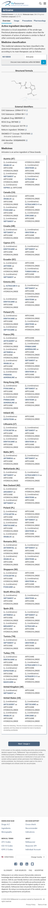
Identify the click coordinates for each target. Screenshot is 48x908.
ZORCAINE (29, 216)
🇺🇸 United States (7, 857)
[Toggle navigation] (45, 3)
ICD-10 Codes (7, 846)
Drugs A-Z (5, 824)
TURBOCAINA (31, 271)
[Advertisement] (24, 790)
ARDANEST (8, 492)
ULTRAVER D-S (31, 676)
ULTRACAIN (30, 179)
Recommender (31, 828)
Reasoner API (31, 846)
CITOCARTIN (8, 430)
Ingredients (6, 828)
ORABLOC (7, 165)
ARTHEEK (7, 266)
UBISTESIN (29, 168)
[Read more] (43, 62)
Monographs (6, 832)
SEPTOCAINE (8, 330)
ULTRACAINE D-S (32, 204)
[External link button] (27, 110)
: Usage (24, 744)
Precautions (27, 21)
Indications (30, 832)
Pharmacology (40, 21)
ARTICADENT (9, 341)
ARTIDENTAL (8, 548)
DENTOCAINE (9, 249)
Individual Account (33, 849)
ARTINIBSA (8, 352)
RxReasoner (30, 842)
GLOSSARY (8, 870)
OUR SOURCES (20, 870)
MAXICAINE (8, 682)
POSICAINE (8, 210)
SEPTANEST (8, 176)
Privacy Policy (30, 905)
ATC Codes (6, 842)
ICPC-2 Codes (7, 849)
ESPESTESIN (8, 419)
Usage (16, 21)
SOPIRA (6, 188)
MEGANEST (8, 626)
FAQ (30, 870)
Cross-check (30, 824)
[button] (16, 864)
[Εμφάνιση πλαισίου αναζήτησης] (40, 3)
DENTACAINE (9, 659)
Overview (6, 21)
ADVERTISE (39, 870)
